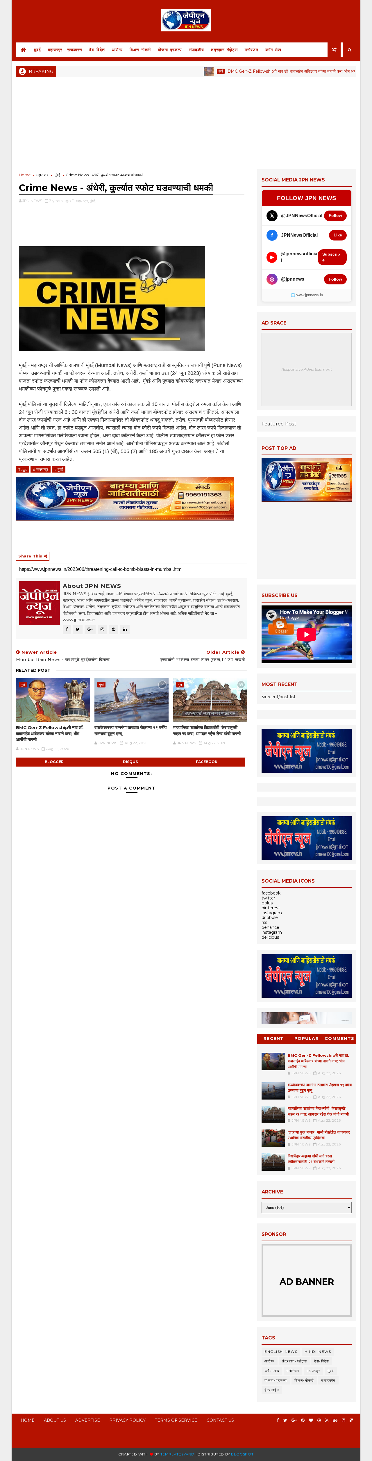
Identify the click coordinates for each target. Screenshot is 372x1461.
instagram (272, 912)
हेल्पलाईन (271, 1390)
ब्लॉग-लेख (273, 49)
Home (25, 174)
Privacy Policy (127, 1420)
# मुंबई (58, 469)
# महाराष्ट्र (40, 469)
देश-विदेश (97, 49)
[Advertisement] (186, 122)
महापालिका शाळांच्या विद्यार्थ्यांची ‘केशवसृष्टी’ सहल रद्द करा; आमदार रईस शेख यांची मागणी (207, 730)
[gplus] (294, 1420)
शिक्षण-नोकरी (140, 49)
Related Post (33, 670)
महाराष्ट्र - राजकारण (65, 49)
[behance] (335, 1420)
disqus (130, 762)
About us (55, 1420)
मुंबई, (93, 200)
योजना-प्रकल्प (170, 49)
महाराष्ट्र (42, 174)
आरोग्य (117, 49)
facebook (206, 762)
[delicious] (351, 1420)
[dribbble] (319, 1420)
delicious (270, 937)
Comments (340, 1038)
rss (264, 922)
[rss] (327, 1420)
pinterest (271, 908)
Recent (274, 1038)
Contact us (220, 1420)
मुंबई (37, 49)
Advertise (87, 1420)
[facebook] (277, 1420)
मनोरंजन (251, 49)
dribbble (270, 917)
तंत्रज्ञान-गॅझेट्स (224, 49)
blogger (54, 762)
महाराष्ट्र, (82, 200)
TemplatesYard (177, 1454)
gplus (267, 903)
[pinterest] (303, 1420)
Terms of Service (176, 1420)
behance (270, 927)
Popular (306, 1038)
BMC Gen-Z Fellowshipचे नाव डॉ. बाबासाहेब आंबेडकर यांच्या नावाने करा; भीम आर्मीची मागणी (272, 71)
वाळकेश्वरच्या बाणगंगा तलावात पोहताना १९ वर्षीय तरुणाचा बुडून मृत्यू (130, 730)
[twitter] (285, 1420)
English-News (280, 1351)
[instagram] (343, 1420)
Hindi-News (318, 1351)
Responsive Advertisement (306, 369)
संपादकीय (196, 49)
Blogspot (242, 1454)
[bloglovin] (310, 1420)
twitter (268, 898)
